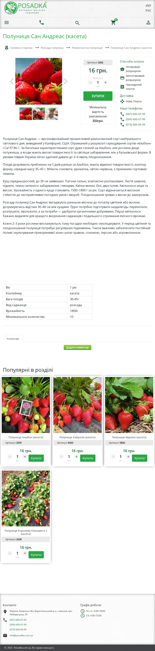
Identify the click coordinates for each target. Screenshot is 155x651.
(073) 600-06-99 (135, 124)
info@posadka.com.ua (21, 635)
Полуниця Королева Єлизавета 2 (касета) (26, 532)
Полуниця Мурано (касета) (129, 437)
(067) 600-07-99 (135, 114)
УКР (148, 6)
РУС (148, 11)
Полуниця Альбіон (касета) (26, 437)
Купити (98, 96)
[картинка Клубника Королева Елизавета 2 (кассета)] (26, 498)
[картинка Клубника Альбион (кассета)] (26, 405)
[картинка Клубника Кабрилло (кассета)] (77, 405)
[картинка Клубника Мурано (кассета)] (129, 405)
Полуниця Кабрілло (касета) (77, 437)
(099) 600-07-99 (135, 119)
